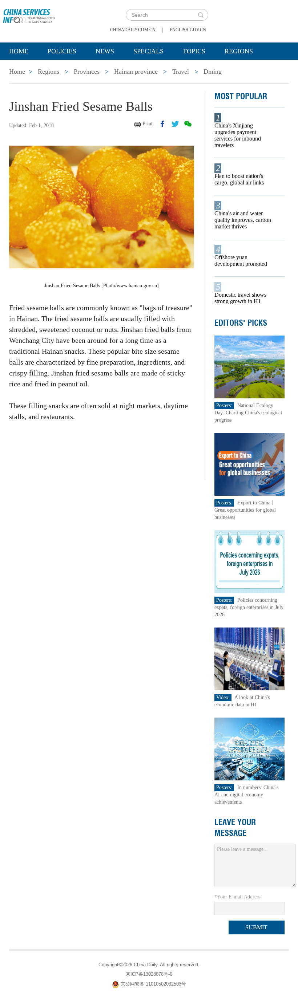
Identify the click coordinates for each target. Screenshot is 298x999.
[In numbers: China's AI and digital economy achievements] (249, 748)
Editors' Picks (240, 322)
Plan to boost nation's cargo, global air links (239, 179)
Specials (148, 51)
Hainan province (136, 71)
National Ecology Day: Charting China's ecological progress (248, 413)
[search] (200, 14)
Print (147, 123)
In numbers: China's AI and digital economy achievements (246, 795)
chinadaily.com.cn (133, 29)
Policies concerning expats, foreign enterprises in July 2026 (248, 607)
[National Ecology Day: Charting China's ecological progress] (249, 366)
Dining (213, 71)
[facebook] (162, 123)
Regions (239, 51)
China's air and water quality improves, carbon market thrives (242, 220)
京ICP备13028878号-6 (149, 974)
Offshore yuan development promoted (240, 260)
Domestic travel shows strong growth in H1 (240, 298)
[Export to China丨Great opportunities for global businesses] (249, 464)
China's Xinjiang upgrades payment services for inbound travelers (237, 135)
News (105, 51)
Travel (180, 71)
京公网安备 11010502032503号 (153, 984)
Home (18, 51)
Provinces (87, 71)
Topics (194, 51)
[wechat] (188, 123)
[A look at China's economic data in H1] (249, 658)
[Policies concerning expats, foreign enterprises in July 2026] (249, 561)
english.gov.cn (188, 29)
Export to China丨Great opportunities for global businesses (245, 510)
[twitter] (175, 123)
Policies (62, 51)
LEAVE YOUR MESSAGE (235, 827)
